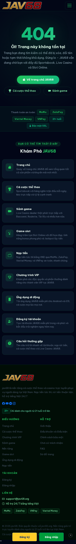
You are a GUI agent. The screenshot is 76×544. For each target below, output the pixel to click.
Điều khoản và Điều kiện (53, 431)
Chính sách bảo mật (51, 437)
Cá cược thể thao (24, 90)
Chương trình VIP (12, 437)
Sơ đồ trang (47, 454)
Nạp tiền (7, 465)
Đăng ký (7, 479)
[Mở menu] (69, 5)
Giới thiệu (45, 426)
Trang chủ (8, 426)
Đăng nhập (8, 485)
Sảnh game (59, 90)
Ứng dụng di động (12, 460)
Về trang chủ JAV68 (40, 79)
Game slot (8, 454)
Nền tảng (7, 448)
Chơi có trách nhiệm (51, 443)
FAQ (42, 448)
